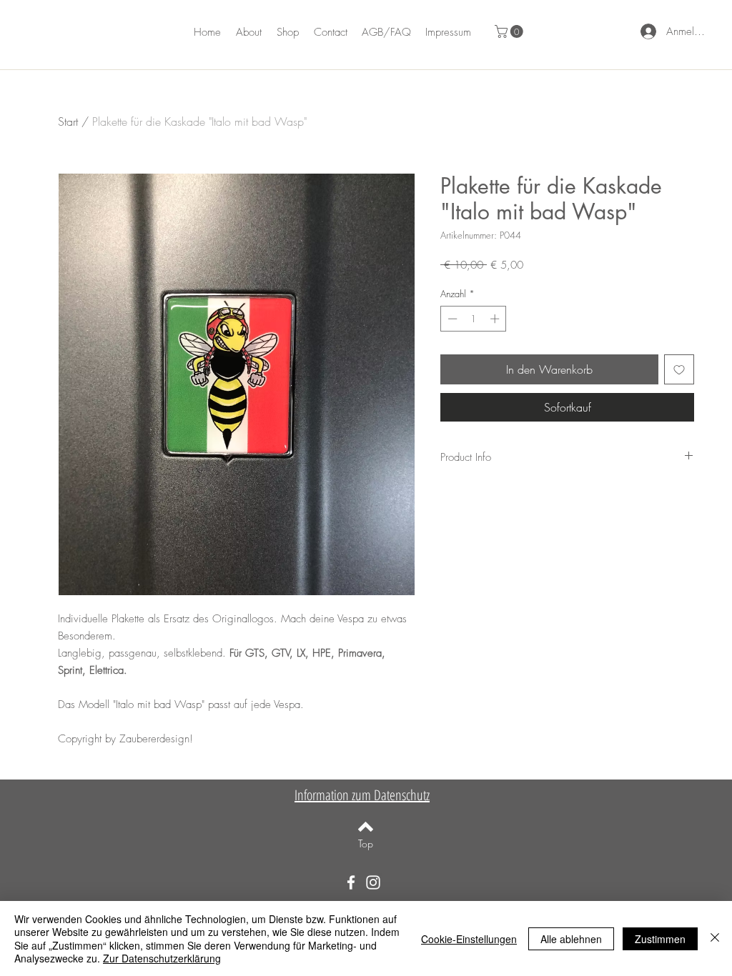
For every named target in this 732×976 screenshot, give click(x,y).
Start (68, 121)
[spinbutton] (474, 319)
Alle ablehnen (571, 939)
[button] (510, 31)
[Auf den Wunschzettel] (679, 369)
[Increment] (496, 319)
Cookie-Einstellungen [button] (469, 939)
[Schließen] (714, 938)
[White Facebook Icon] (351, 882)
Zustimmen (660, 939)
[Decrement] (451, 319)
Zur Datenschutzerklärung (162, 958)
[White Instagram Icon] (373, 882)
